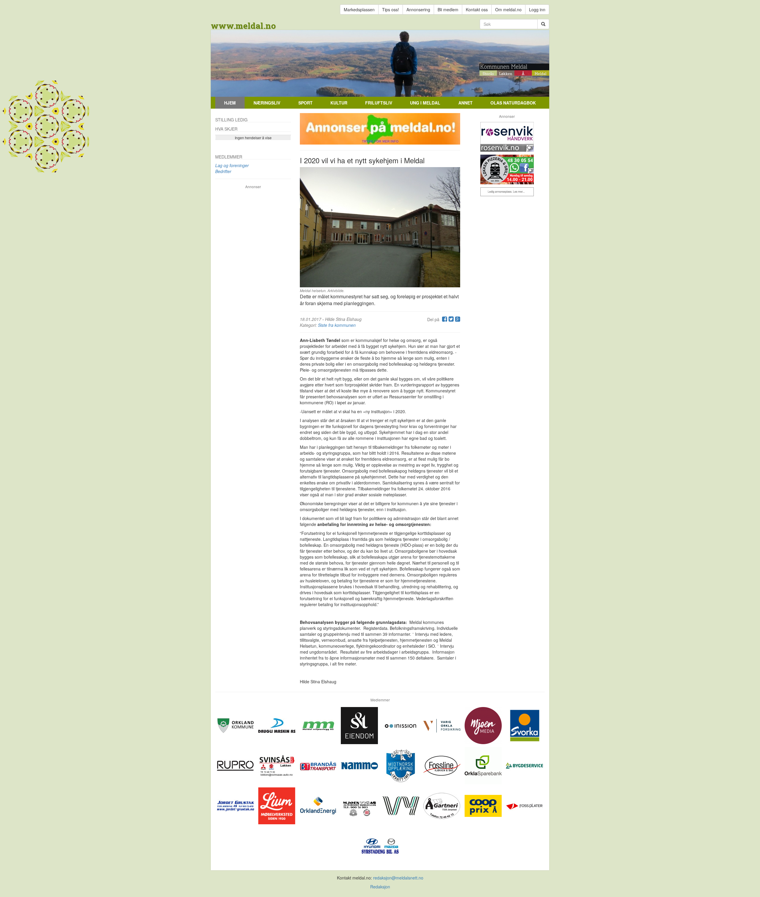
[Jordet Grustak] (236, 805)
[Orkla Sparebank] (483, 765)
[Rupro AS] (236, 765)
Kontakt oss (477, 9)
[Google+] (457, 319)
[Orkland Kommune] (236, 725)
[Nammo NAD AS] (360, 765)
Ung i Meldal (425, 103)
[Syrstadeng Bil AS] (380, 845)
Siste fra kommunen (337, 325)
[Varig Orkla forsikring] (442, 725)
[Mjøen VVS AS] (360, 805)
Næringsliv (267, 103)
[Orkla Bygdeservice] (524, 765)
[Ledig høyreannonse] (507, 191)
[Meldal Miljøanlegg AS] (318, 725)
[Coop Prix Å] (483, 805)
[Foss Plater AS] (524, 805)
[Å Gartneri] (442, 805)
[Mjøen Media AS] (483, 725)
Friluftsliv (378, 103)
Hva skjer (226, 129)
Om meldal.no (508, 9)
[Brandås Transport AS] (318, 765)
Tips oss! (390, 9)
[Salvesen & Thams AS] (360, 725)
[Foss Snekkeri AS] (442, 765)
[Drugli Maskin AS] (277, 725)
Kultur (338, 103)
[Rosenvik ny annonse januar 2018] (507, 137)
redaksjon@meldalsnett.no (398, 878)
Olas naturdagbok (513, 103)
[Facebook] (444, 319)
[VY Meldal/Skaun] (401, 805)
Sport (305, 103)
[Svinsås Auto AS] (277, 765)
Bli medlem (448, 9)
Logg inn (537, 9)
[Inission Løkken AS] (401, 725)
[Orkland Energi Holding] (318, 805)
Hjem (230, 103)
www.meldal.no (243, 25)
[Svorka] (524, 725)
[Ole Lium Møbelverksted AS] (277, 805)
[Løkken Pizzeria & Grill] (507, 169)
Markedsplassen (359, 9)
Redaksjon (380, 887)
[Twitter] (450, 319)
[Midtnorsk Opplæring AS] (401, 765)
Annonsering (418, 9)
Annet (465, 103)
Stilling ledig (231, 120)
